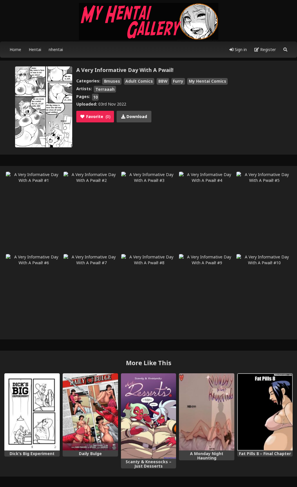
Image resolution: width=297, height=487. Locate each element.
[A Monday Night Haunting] (206, 412)
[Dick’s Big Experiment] (32, 412)
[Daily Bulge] (90, 412)
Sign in (240, 49)
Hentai (35, 49)
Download (136, 116)
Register (267, 49)
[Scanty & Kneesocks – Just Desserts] (148, 416)
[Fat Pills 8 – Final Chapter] (265, 412)
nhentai (56, 49)
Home (15, 49)
